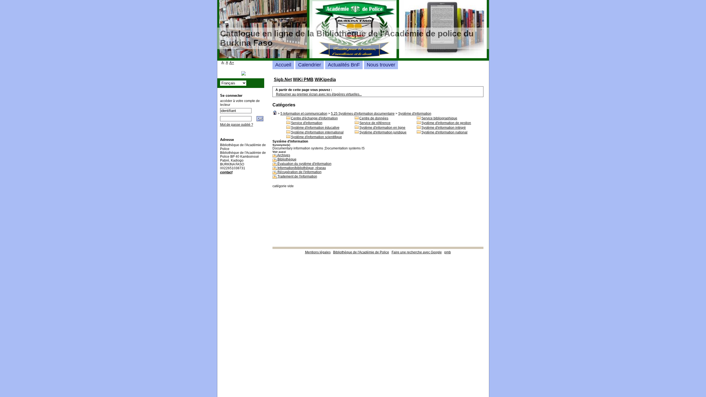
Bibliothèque (286, 159)
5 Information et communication (303, 114)
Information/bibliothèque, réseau (301, 168)
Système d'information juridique (383, 132)
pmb (447, 252)
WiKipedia (325, 79)
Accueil (283, 65)
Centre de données (373, 118)
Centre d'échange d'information (314, 118)
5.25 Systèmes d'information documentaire (363, 114)
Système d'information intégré (443, 128)
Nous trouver (381, 65)
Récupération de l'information (299, 172)
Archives (283, 155)
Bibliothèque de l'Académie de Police (361, 252)
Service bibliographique (439, 118)
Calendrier (309, 65)
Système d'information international (317, 132)
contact (226, 172)
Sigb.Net (283, 79)
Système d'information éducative (315, 128)
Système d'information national (444, 132)
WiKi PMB (303, 79)
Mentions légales (318, 252)
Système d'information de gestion (446, 123)
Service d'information (306, 123)
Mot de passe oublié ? (236, 125)
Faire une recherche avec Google (417, 252)
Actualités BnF (344, 65)
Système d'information (414, 114)
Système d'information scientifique (316, 137)
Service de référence (375, 123)
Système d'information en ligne (382, 128)
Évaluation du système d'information (304, 164)
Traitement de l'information (297, 176)
